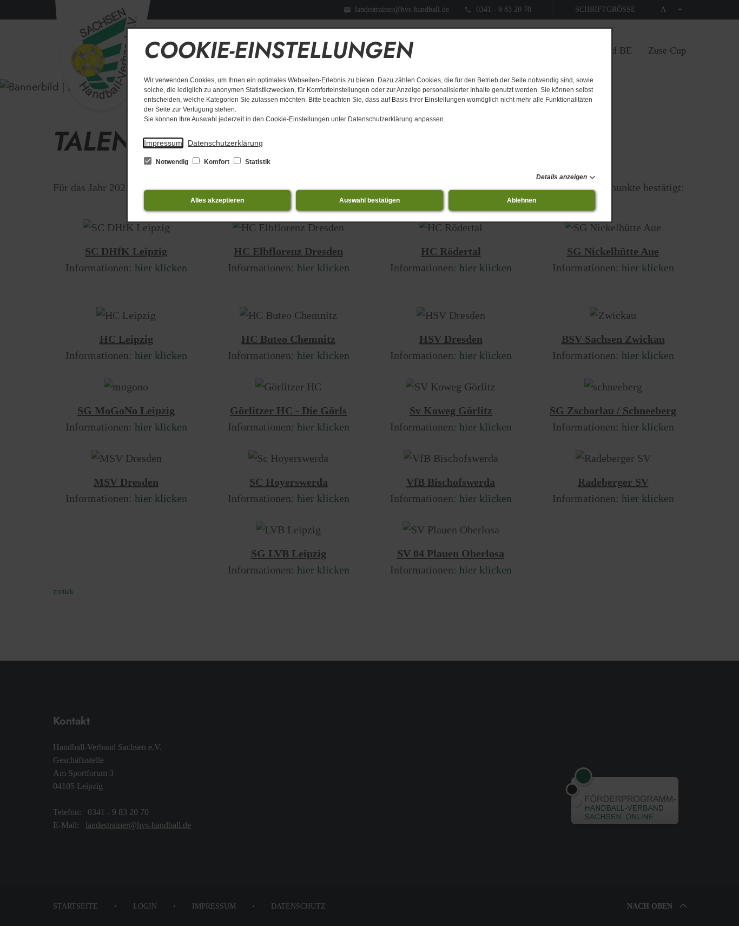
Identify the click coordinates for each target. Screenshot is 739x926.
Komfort (216, 162)
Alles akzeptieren (217, 200)
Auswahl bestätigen (369, 200)
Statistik (256, 162)
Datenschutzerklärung (225, 143)
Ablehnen (521, 200)
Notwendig (172, 162)
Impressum (163, 143)
